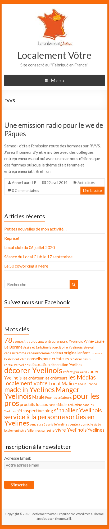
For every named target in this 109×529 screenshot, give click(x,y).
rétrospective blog (34, 410)
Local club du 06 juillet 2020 (29, 247)
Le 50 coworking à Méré (26, 265)
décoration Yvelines (66, 364)
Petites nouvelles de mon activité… (35, 228)
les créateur (33, 377)
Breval (89, 347)
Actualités (86, 182)
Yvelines (96, 430)
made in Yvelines (29, 389)
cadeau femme (15, 353)
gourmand (80, 372)
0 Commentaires (25, 190)
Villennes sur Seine (40, 430)
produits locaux (34, 404)
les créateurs (55, 377)
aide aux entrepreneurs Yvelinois (57, 341)
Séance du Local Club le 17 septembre (38, 256)
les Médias (82, 377)
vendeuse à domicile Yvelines (49, 424)
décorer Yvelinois (33, 370)
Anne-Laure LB (24, 182)
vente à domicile (81, 424)
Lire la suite (92, 190)
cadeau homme (38, 353)
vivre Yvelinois (71, 430)
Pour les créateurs (58, 398)
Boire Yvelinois (71, 347)
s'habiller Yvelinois (78, 410)
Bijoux (53, 347)
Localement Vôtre (54, 55)
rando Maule (58, 405)
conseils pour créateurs (48, 358)
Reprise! (11, 238)
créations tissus (80, 359)
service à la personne (34, 417)
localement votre (26, 383)
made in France (86, 384)
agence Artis (21, 341)
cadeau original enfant (70, 352)
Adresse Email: (17, 457)
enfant (67, 372)
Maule (38, 397)
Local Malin (61, 383)
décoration (40, 364)
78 (8, 340)
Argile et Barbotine (36, 347)
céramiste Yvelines (17, 365)
